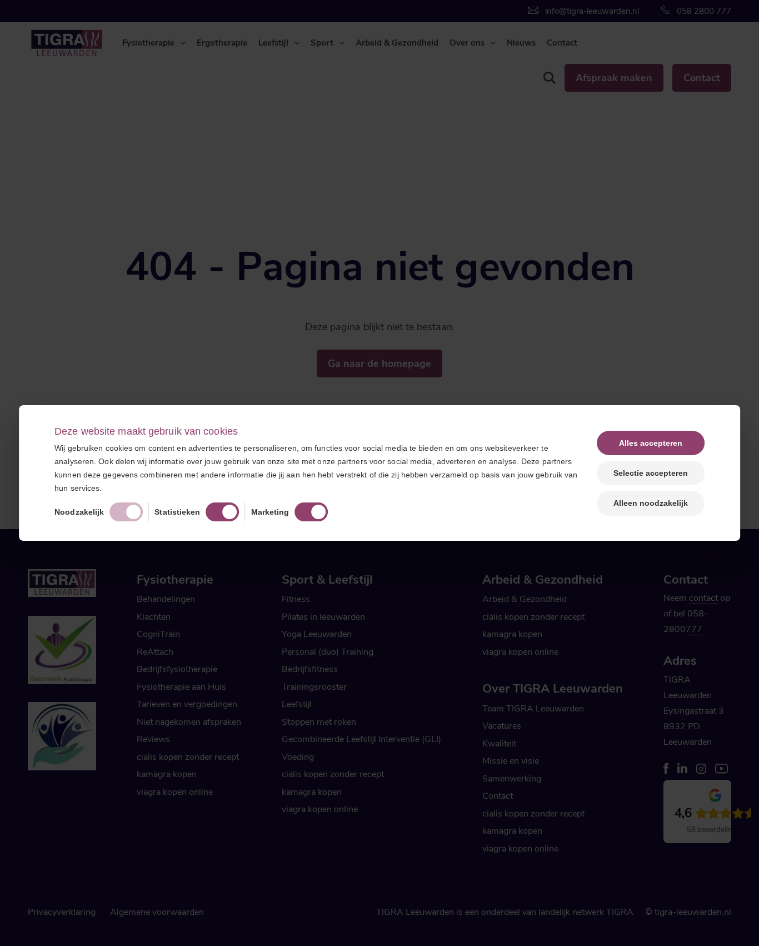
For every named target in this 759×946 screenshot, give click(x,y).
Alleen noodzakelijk (650, 503)
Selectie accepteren (650, 473)
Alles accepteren (650, 443)
